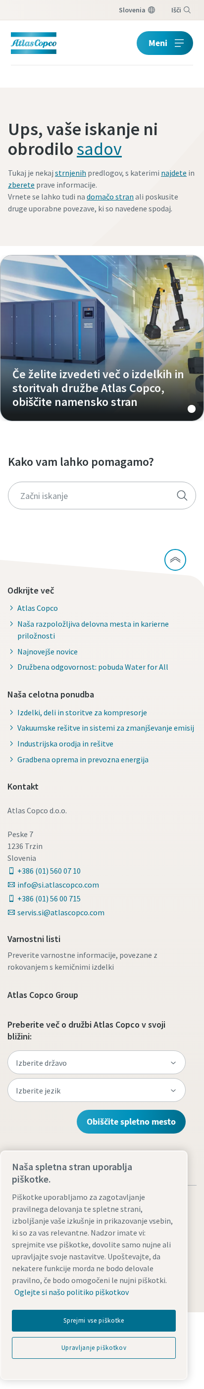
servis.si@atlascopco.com (60, 912)
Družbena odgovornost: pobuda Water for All (92, 667)
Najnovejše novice (47, 651)
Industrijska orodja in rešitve (65, 743)
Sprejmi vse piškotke (93, 1320)
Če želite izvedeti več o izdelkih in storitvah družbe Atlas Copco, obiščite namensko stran (102, 338)
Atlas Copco (37, 608)
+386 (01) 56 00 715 (49, 898)
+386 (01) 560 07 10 (49, 871)
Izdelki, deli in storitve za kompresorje (82, 712)
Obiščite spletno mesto (131, 1121)
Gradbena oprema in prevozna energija (83, 759)
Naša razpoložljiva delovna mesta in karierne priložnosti (93, 630)
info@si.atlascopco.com (58, 885)
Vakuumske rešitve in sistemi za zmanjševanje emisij (105, 728)
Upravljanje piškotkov (94, 1347)
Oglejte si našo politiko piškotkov (71, 1292)
